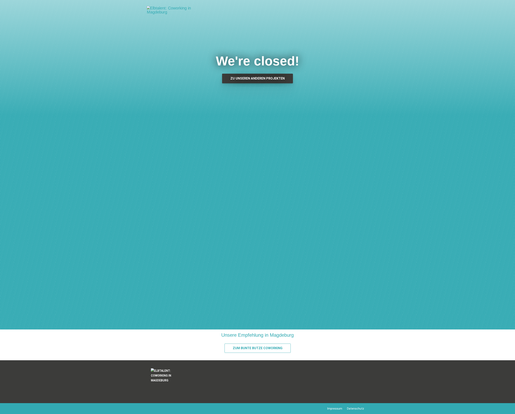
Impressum (334, 408)
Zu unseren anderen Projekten (257, 78)
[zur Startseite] (169, 12)
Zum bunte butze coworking (257, 348)
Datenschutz (355, 408)
